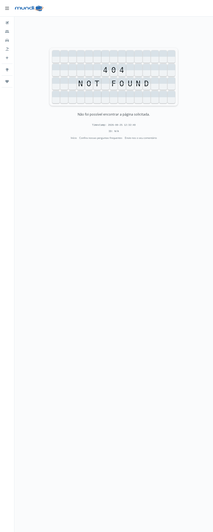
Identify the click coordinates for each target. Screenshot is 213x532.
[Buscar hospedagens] (7, 31)
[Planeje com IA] (7, 58)
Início (74, 138)
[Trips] (7, 81)
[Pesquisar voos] (7, 23)
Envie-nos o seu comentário (141, 138)
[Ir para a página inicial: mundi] (29, 8)
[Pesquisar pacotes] (7, 49)
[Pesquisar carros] (7, 40)
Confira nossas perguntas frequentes (100, 138)
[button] (7, 8)
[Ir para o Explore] (7, 69)
